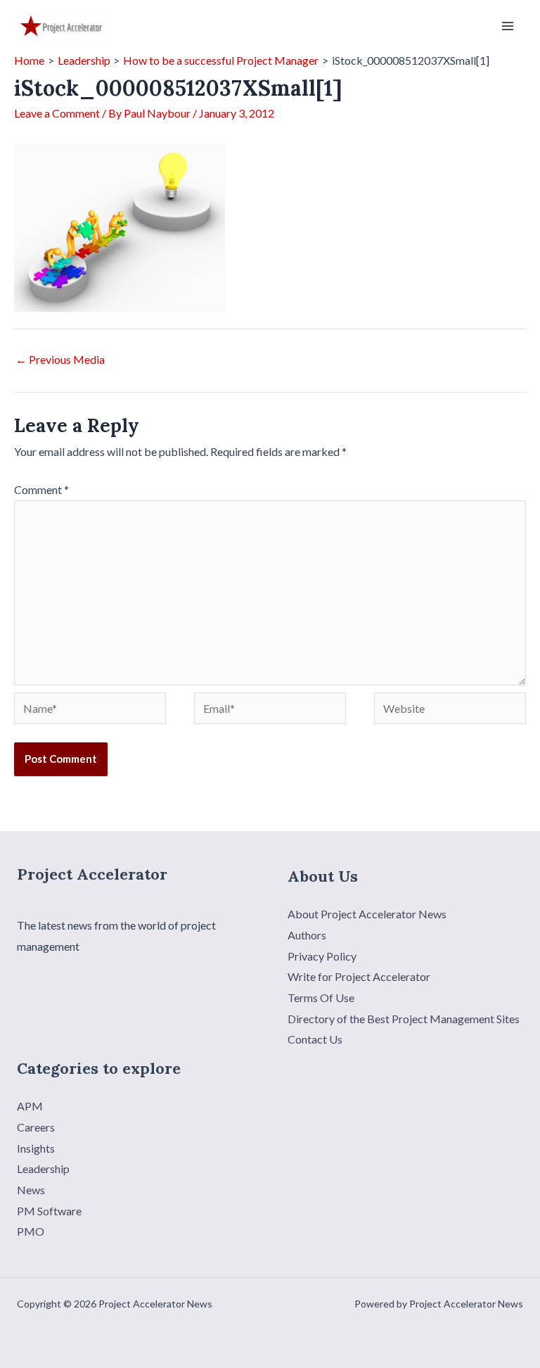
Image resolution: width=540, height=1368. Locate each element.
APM (30, 1106)
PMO (30, 1231)
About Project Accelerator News (367, 913)
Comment (41, 489)
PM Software (49, 1210)
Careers (36, 1127)
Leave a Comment (57, 113)
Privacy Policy (322, 956)
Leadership (43, 1168)
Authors (307, 935)
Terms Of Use (321, 997)
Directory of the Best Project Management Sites (404, 1018)
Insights (36, 1148)
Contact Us (315, 1039)
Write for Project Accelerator (359, 976)
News (31, 1189)
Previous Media (60, 359)
